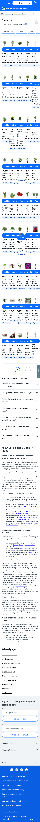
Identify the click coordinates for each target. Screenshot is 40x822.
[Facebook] (11, 770)
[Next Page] (28, 369)
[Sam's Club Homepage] (9, 3)
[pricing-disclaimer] (26, 24)
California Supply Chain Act (12, 785)
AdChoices (23, 801)
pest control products (9, 655)
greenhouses (6, 688)
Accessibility (23, 781)
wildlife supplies (7, 659)
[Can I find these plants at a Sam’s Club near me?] (37, 437)
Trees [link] (32, 31)
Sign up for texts (20, 718)
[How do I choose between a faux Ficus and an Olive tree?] (37, 418)
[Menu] (3, 3)
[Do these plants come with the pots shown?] (37, 427)
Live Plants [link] (21, 31)
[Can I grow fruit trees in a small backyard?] (37, 392)
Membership (7, 743)
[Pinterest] (26, 770)
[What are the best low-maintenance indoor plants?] (37, 385)
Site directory (7, 776)
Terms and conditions (10, 812)
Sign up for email (20, 734)
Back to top (34, 819)
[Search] (29, 3)
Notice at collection (9, 781)
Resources (6, 762)
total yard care (7, 684)
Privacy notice (20, 776)
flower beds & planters (10, 676)
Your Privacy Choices (13, 805)
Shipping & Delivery (10, 750)
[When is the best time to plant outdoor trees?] (37, 409)
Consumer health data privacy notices (13, 795)
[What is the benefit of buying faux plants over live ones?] (37, 400)
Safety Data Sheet (9, 801)
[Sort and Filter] (36, 22)
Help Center (7, 756)
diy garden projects (8, 672)
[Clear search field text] (26, 3)
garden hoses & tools (9, 667)
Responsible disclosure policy (13, 789)
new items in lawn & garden (11, 663)
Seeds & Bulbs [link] (9, 31)
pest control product (21, 586)
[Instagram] (16, 770)
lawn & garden (7, 693)
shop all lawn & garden (9, 680)
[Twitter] (21, 770)
